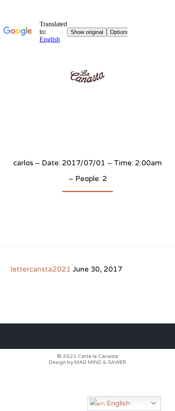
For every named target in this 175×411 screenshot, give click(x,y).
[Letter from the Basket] (87, 76)
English (117, 403)
